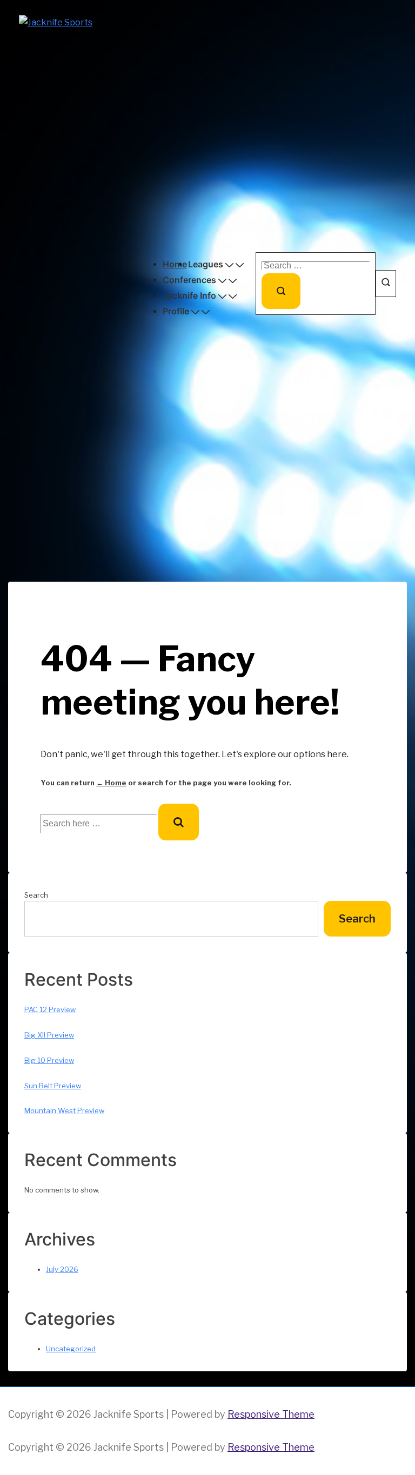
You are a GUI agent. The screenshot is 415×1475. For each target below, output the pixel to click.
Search (36, 895)
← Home (111, 782)
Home (175, 264)
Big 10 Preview (49, 1060)
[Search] (281, 291)
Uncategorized (71, 1348)
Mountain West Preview (64, 1110)
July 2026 (62, 1269)
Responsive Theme (270, 1414)
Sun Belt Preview (52, 1085)
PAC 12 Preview (50, 1009)
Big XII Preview (49, 1035)
